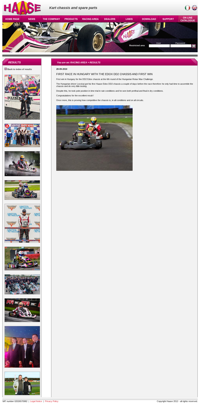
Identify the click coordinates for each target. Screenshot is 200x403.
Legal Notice (36, 401)
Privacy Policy (51, 401)
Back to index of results (19, 69)
